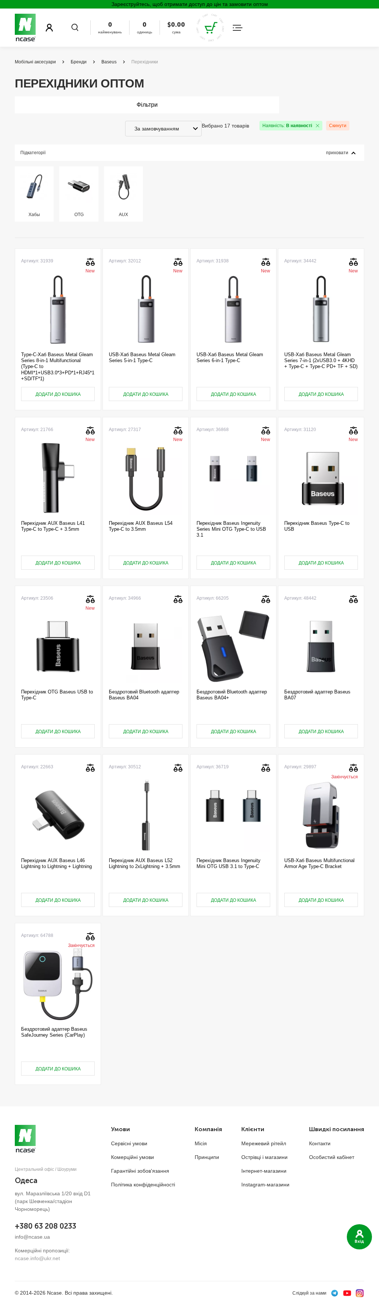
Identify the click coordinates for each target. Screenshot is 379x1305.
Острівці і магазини (264, 1157)
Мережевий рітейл (263, 1143)
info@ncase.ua (32, 1237)
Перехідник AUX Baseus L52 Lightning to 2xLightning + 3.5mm (144, 863)
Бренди (79, 61)
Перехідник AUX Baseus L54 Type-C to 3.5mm (140, 526)
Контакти (320, 1143)
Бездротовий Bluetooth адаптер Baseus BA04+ (232, 694)
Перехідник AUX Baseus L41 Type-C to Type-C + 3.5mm (53, 526)
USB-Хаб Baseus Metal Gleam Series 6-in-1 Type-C (230, 357)
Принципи (207, 1157)
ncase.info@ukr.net (37, 1258)
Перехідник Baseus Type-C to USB (316, 526)
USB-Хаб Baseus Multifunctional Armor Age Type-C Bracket (319, 863)
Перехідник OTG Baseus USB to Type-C (57, 694)
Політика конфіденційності (143, 1185)
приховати (337, 152)
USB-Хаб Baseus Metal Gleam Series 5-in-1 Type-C (142, 357)
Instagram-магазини (265, 1185)
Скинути (337, 125)
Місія (201, 1143)
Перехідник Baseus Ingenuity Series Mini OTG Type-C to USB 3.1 (231, 529)
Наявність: (287, 125)
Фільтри (147, 105)
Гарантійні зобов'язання (140, 1171)
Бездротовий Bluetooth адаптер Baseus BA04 (144, 694)
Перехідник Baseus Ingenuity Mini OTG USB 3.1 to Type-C (229, 863)
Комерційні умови (132, 1157)
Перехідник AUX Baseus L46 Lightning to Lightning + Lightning (56, 863)
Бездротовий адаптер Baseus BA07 (317, 694)
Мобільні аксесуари (35, 61)
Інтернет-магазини (263, 1171)
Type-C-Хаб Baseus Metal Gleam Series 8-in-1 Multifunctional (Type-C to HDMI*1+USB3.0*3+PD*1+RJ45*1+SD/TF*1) (57, 366)
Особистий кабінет (331, 1157)
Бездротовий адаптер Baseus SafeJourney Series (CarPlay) (54, 1032)
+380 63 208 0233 (45, 1226)
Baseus (109, 61)
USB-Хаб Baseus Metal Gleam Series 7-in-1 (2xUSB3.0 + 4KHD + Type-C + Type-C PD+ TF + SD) (321, 361)
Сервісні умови (129, 1143)
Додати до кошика (58, 394)
